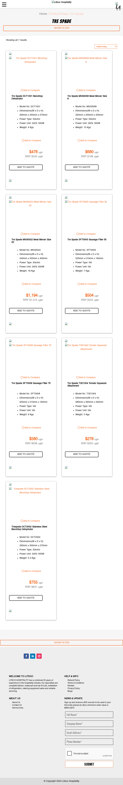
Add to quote (25, 167)
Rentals (71, 686)
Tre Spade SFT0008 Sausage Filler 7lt (31, 383)
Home (43, 14)
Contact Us (17, 705)
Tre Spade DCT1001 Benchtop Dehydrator (27, 97)
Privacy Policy (74, 689)
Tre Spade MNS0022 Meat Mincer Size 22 (31, 241)
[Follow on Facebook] (26, 656)
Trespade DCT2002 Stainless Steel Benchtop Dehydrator (29, 528)
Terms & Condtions (76, 683)
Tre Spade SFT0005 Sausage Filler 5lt (86, 240)
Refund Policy (74, 680)
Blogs (70, 691)
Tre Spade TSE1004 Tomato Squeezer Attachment (87, 384)
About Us (16, 702)
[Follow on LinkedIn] (32, 656)
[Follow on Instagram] (39, 656)
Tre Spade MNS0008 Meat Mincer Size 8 (87, 97)
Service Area (17, 708)
